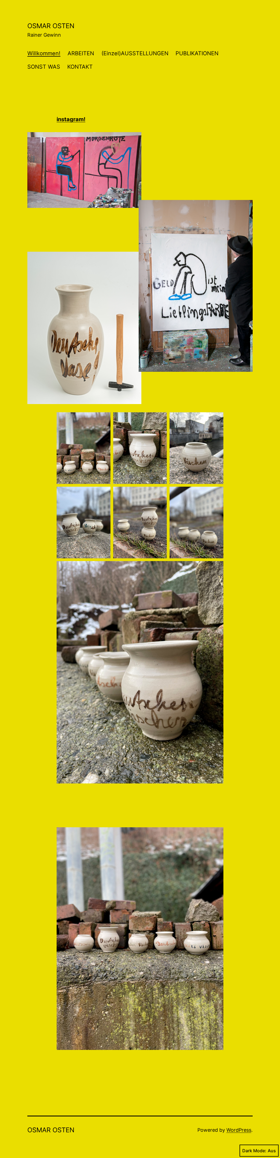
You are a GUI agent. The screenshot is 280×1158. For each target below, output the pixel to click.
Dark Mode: (254, 1150)
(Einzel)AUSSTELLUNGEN (134, 53)
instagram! (71, 119)
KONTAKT (80, 66)
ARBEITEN (81, 53)
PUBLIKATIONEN (197, 53)
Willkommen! (43, 53)
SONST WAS (43, 66)
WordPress (238, 1130)
